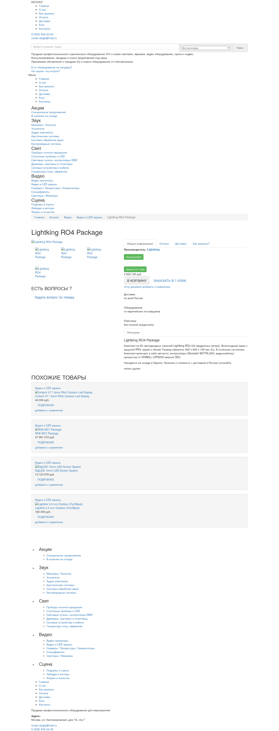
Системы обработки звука (47, 140)
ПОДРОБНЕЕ (46, 405)
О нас (42, 9)
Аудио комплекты (42, 132)
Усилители (37, 128)
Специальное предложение (48, 112)
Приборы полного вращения (49, 152)
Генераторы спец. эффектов (49, 171)
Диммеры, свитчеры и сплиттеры (52, 164)
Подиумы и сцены (42, 204)
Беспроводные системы (46, 144)
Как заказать (46, 13)
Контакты (44, 28)
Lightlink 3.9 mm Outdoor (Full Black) (57, 508)
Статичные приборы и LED (48, 156)
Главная (44, 6)
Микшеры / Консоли (43, 125)
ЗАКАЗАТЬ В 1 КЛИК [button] (170, 280)
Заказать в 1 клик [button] (135, 269)
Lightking (153, 249)
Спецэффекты (40, 192)
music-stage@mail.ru (44, 38)
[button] (54, 297)
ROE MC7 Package (46, 433)
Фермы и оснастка (42, 212)
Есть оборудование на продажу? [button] (51, 67)
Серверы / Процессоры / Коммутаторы (55, 188)
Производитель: (135, 249)
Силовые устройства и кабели (50, 167)
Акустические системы (45, 136)
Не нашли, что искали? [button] (45, 71)
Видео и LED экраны (44, 184)
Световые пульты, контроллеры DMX (54, 160)
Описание (133, 332)
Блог (42, 25)
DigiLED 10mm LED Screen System (56, 470)
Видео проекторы (42, 180)
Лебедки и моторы (42, 208)
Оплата (43, 17)
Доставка (44, 21)
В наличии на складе (44, 116)
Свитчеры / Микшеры (44, 195)
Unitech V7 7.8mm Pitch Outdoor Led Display (62, 396)
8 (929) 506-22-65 (42, 34)
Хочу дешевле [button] (133, 256)
